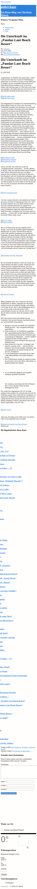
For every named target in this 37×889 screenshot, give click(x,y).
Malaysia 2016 (8, 53)
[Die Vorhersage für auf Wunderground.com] (31, 847)
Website (3, 789)
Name (3, 781)
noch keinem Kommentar (11, 54)
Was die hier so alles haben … (22, 751)
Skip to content (6, 2)
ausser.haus (4, 886)
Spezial (7, 29)
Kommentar (5, 764)
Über (6, 31)
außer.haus (8, 7)
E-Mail (4, 785)
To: (2, 863)
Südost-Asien (9, 27)
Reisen (15, 53)
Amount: (4, 869)
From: (3, 858)
